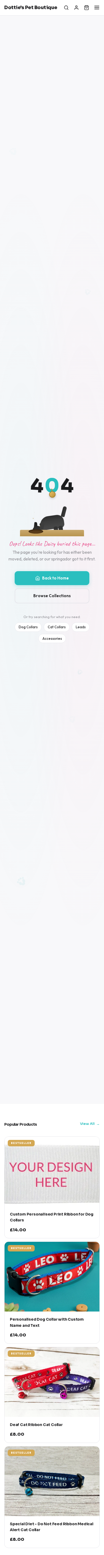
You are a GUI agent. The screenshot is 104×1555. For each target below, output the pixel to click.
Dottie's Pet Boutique (30, 7)
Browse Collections (52, 595)
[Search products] (66, 7)
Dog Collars (28, 627)
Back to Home (55, 578)
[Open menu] (97, 7)
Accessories (52, 638)
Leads (81, 627)
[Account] (76, 7)
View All (87, 1123)
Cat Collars (57, 627)
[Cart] (86, 7)
